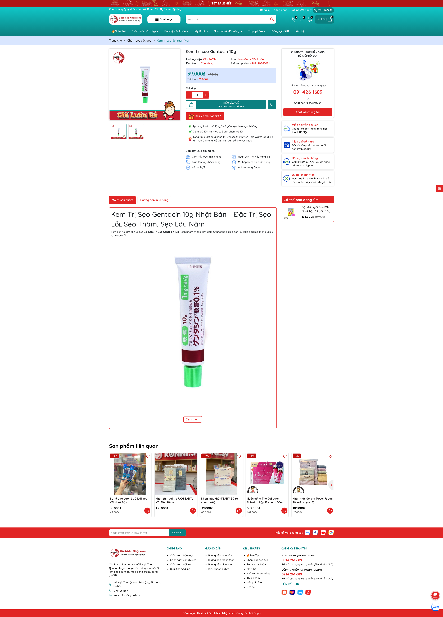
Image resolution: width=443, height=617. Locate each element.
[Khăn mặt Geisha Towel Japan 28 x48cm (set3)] (313, 474)
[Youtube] (323, 532)
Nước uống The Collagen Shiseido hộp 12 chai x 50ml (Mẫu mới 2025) (265, 500)
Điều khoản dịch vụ (219, 569)
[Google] (331, 532)
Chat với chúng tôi (308, 112)
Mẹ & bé (200, 31)
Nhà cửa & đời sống (227, 31)
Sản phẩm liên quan (134, 446)
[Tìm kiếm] (272, 19)
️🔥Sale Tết (119, 31)
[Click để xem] (144, 84)
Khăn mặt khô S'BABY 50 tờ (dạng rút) (219, 500)
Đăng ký (265, 10)
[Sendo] (308, 592)
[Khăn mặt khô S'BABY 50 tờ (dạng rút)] (221, 474)
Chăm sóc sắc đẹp (144, 31)
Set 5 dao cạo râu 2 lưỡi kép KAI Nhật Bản (128, 500)
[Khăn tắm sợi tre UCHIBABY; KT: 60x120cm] (176, 474)
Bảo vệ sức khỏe (175, 31)
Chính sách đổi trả (180, 564)
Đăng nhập (280, 10)
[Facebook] (315, 532)
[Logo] (125, 19)
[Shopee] (284, 592)
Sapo (257, 613)
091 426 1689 (324, 10)
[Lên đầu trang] (435, 585)
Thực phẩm (256, 31)
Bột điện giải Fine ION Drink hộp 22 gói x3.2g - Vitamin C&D (317, 209)
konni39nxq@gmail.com (127, 595)
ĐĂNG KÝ (177, 532)
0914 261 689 (292, 560)
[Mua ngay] (147, 511)
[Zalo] (307, 532)
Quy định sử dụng (180, 569)
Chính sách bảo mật (181, 555)
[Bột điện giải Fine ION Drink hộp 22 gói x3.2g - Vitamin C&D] (291, 212)
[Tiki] (300, 592)
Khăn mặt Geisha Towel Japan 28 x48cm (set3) (313, 500)
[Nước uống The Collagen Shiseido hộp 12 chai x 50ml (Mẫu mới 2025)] (267, 474)
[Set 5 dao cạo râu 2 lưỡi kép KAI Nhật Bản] (130, 474)
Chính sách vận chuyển (183, 560)
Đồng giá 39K (280, 31)
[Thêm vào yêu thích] (272, 104)
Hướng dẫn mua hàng (220, 555)
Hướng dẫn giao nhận (220, 564)
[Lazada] (292, 592)
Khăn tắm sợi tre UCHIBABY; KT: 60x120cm (174, 500)
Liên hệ (299, 31)
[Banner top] (221, 3)
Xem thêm (192, 419)
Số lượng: (191, 88)
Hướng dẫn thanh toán (221, 560)
